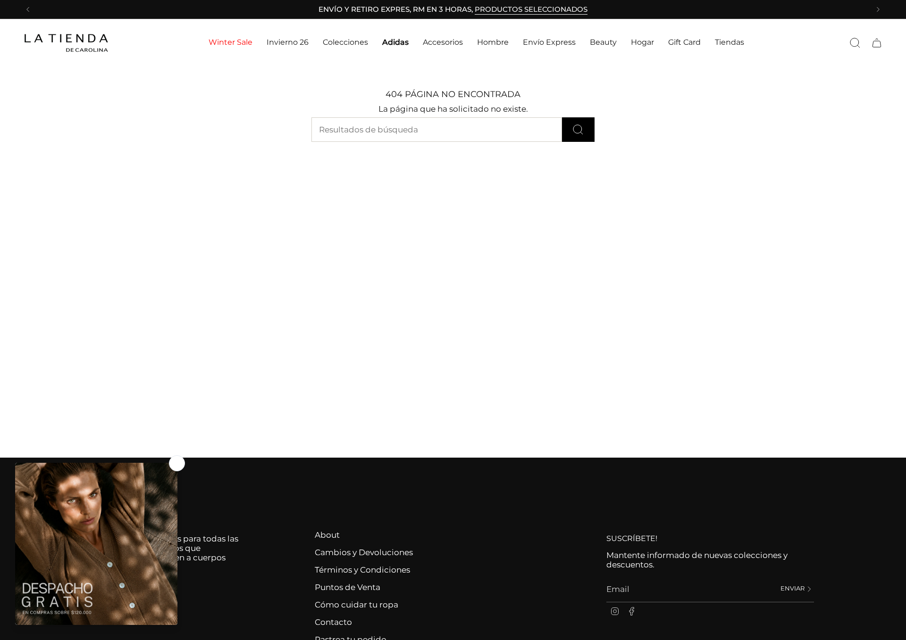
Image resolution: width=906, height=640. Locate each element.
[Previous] (28, 9)
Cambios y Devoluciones (364, 552)
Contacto (333, 622)
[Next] (878, 9)
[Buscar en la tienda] (578, 129)
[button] (230, 43)
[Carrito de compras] (877, 43)
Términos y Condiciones (362, 569)
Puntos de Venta (347, 587)
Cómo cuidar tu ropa (356, 604)
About (327, 535)
